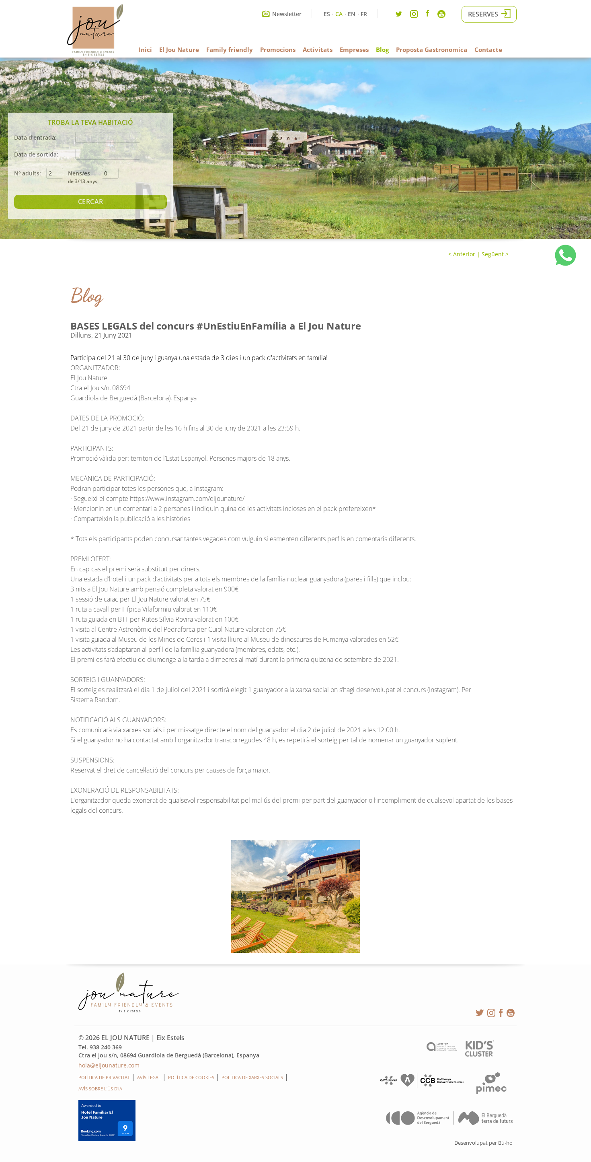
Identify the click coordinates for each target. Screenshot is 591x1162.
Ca (339, 14)
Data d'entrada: (35, 137)
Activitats (317, 49)
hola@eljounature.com (109, 1065)
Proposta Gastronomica (431, 49)
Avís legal (149, 1077)
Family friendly (229, 49)
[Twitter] (399, 16)
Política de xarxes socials (252, 1077)
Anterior (463, 254)
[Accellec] (442, 1049)
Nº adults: (27, 173)
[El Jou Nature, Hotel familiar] (295, 896)
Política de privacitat (104, 1077)
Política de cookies (191, 1077)
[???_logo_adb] (449, 1123)
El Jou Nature (179, 49)
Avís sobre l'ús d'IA (100, 1089)
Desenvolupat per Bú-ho (483, 1142)
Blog (382, 49)
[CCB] (421, 1086)
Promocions (278, 49)
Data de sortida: (36, 154)
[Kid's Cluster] (479, 1054)
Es (327, 14)
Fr (364, 14)
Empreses (354, 49)
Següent (493, 254)
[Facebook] (427, 14)
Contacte (488, 49)
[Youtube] (441, 16)
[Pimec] (491, 1092)
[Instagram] (414, 16)
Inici (145, 49)
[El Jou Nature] (95, 53)
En (351, 14)
